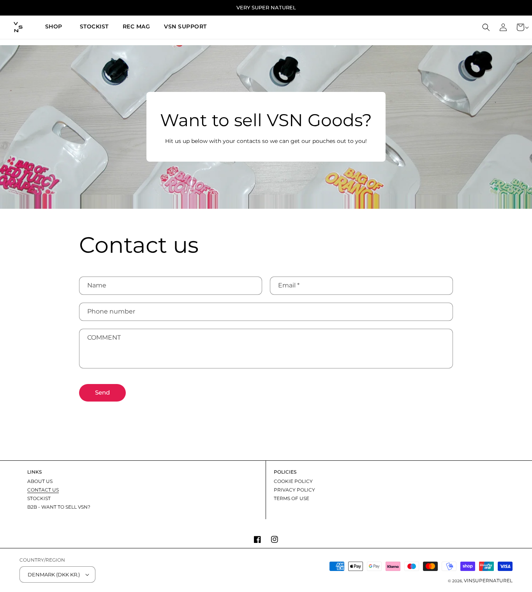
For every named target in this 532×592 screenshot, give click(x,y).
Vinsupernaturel (488, 580)
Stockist (39, 498)
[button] (55, 27)
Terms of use (291, 498)
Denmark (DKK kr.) (54, 574)
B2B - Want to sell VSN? (58, 507)
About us (40, 481)
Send (102, 392)
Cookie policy (293, 481)
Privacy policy (294, 490)
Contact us (43, 490)
